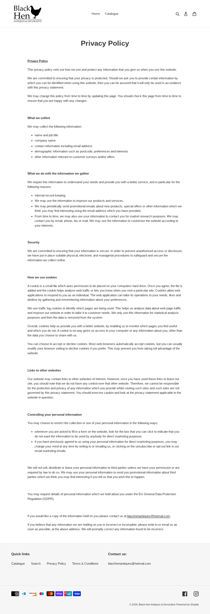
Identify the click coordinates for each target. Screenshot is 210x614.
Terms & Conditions (85, 563)
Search (36, 563)
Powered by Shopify (187, 604)
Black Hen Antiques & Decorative (157, 604)
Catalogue (18, 563)
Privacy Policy (56, 563)
